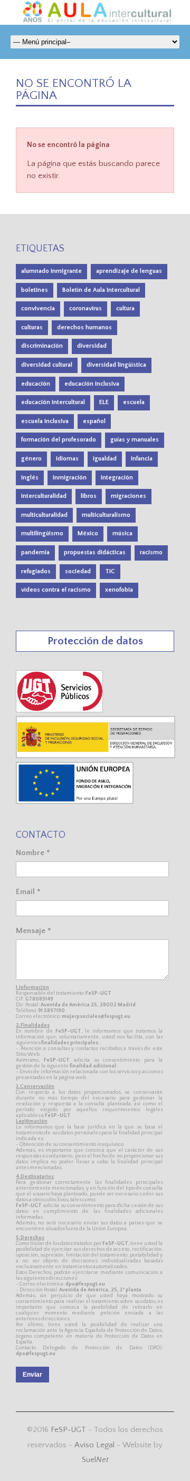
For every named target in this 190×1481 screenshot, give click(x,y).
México (88, 533)
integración (117, 477)
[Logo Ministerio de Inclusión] (96, 755)
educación (35, 383)
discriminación (42, 345)
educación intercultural (53, 402)
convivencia (38, 308)
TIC (110, 571)
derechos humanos (84, 327)
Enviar (32, 1374)
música (122, 533)
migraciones (128, 496)
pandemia (35, 552)
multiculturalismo (106, 515)
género (31, 458)
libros (89, 496)
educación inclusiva (91, 383)
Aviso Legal (94, 1444)
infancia (142, 458)
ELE (104, 402)
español (94, 421)
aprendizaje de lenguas (129, 271)
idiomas (67, 458)
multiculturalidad (44, 515)
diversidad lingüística (116, 364)
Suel (95, 1459)
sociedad (78, 571)
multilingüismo (42, 533)
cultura (125, 308)
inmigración (70, 477)
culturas (32, 327)
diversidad (92, 345)
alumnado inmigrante (51, 271)
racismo (151, 552)
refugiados (36, 571)
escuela (134, 402)
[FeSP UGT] (60, 709)
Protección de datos (95, 641)
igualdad (105, 458)
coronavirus (85, 308)
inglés (30, 477)
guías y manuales (134, 439)
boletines (34, 290)
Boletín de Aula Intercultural (101, 290)
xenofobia (119, 589)
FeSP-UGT (68, 1429)
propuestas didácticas (95, 552)
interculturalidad (43, 496)
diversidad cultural (46, 364)
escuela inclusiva (45, 421)
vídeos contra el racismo (56, 589)
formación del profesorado (58, 439)
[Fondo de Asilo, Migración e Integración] (75, 801)
